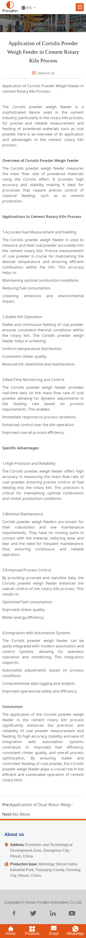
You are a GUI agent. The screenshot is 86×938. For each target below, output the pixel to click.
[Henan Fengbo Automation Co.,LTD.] (10, 6)
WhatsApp (75, 933)
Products (32, 933)
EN (29, 8)
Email (53, 933)
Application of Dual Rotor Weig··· (42, 804)
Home (11, 933)
